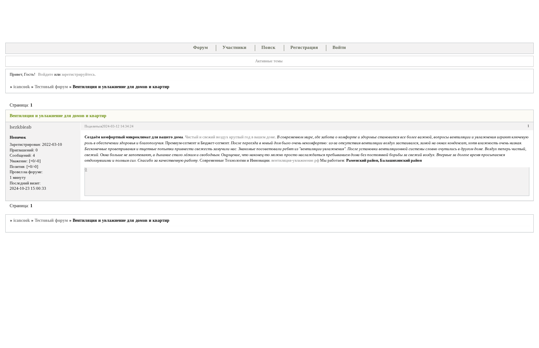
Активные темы (269, 61)
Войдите (45, 74)
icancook (21, 86)
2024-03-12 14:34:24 (118, 126)
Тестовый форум (51, 86)
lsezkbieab (21, 127)
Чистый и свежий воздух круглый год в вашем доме (230, 137)
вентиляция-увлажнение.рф (295, 160)
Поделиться (93, 126)
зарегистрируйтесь (78, 74)
